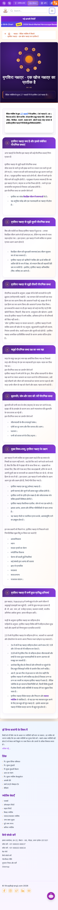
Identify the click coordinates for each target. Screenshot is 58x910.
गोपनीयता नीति (7, 859)
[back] (5, 34)
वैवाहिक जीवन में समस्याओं (33, 196)
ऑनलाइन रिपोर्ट (8, 804)
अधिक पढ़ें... (6, 748)
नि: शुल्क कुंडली (8, 765)
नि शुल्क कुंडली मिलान (10, 769)
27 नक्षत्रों (24, 113)
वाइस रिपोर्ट (7, 808)
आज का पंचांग (7, 773)
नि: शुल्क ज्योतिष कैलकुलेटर (12, 776)
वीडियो (5, 788)
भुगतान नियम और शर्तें (9, 863)
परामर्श (5, 801)
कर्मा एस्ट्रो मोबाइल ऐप (10, 784)
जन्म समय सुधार (8, 820)
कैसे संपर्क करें (6, 855)
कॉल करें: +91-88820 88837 (13, 844)
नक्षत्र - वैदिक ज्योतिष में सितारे (24, 33)
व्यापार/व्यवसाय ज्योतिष (10, 816)
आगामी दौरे (6, 780)
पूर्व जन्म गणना (7, 823)
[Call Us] (4, 3)
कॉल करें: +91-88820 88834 (14, 848)
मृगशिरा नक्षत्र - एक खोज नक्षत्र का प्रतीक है (23, 36)
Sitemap (5, 867)
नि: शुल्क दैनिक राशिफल (11, 761)
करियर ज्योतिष (8, 827)
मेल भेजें (4, 851)
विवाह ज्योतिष (7, 812)
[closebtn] (55, 3)
